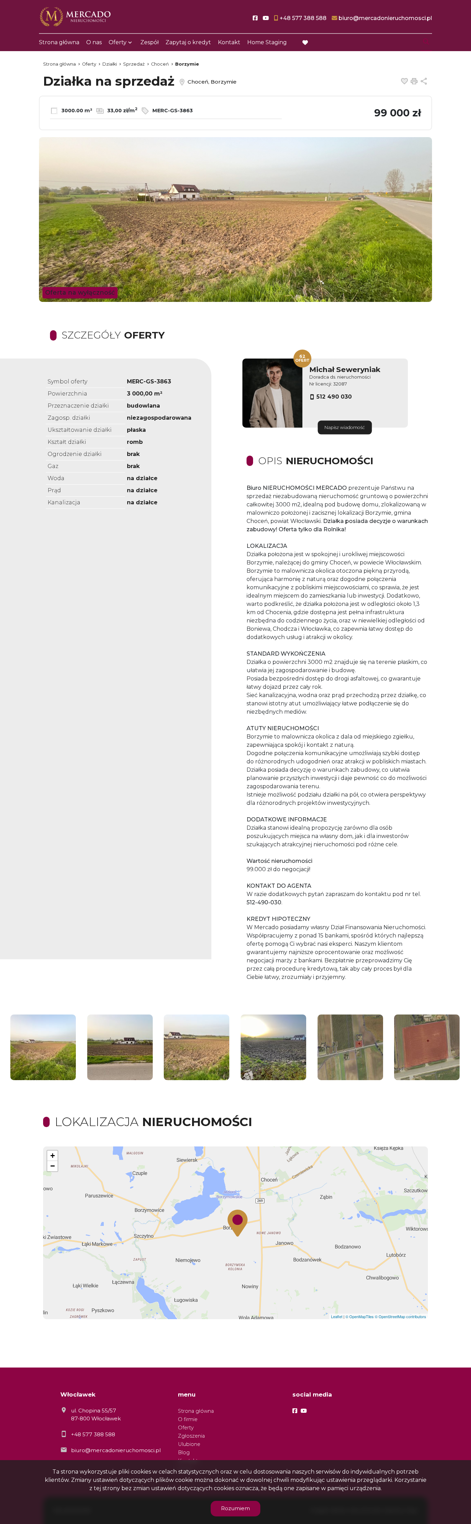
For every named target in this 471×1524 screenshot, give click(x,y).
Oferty (118, 42)
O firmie (188, 1419)
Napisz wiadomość (344, 427)
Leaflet (336, 1316)
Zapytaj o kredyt (188, 42)
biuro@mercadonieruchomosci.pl (116, 1450)
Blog (184, 1452)
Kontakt (229, 42)
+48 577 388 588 (93, 1434)
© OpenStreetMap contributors (400, 1316)
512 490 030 (334, 396)
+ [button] (52, 1155)
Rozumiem (235, 1508)
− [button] (52, 1166)
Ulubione (189, 1444)
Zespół (149, 42)
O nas (94, 42)
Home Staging (267, 42)
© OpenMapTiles (359, 1316)
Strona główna (59, 42)
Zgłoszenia (191, 1436)
